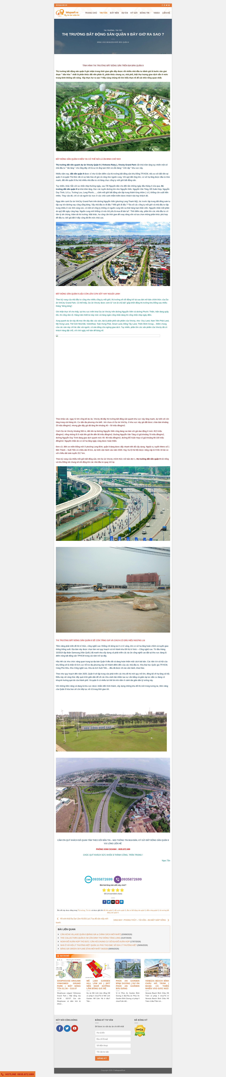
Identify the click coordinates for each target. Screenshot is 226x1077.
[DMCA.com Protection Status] (139, 1031)
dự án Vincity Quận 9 (90, 165)
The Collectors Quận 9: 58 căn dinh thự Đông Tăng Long (90, 938)
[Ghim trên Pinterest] (117, 902)
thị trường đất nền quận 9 (148, 459)
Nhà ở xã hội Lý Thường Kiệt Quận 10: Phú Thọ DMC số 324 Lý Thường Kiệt (98, 945)
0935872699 (103, 879)
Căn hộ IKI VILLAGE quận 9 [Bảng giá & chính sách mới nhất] (90, 934)
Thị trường (109, 30)
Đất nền (114, 13)
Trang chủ (91, 13)
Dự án (125, 13)
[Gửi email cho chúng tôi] (169, 5)
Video (157, 13)
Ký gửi (134, 13)
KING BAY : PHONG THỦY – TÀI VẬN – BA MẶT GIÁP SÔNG (140, 920)
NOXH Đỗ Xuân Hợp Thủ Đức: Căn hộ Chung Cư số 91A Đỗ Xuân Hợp (95, 942)
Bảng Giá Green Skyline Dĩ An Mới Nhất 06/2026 (84, 949)
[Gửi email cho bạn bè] (113, 902)
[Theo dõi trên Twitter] (166, 5)
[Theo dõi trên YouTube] (74, 1028)
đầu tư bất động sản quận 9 (136, 910)
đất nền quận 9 (77, 174)
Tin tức (103, 13)
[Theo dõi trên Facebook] (162, 5)
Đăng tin (144, 13)
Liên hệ (166, 13)
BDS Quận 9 (124, 42)
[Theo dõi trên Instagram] (164, 5)
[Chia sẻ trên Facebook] (104, 902)
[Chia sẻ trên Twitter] (109, 902)
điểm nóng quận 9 (152, 910)
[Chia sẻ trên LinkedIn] (121, 902)
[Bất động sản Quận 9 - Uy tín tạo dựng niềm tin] (67, 13)
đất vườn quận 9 (120, 910)
